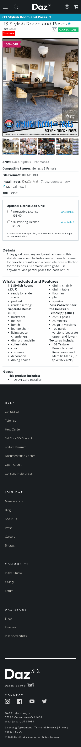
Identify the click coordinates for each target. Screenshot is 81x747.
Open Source (13, 465)
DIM (67, 182)
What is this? (67, 211)
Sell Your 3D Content (18, 438)
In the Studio (13, 573)
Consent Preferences (19, 473)
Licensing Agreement (18, 727)
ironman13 (41, 162)
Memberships (14, 501)
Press (8, 528)
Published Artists (16, 636)
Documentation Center (20, 456)
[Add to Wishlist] (54, 29)
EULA (18, 731)
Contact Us (12, 412)
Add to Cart (68, 30)
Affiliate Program (15, 447)
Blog (8, 510)
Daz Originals (21, 162)
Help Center (13, 429)
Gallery (9, 582)
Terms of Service (45, 727)
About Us (11, 519)
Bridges (10, 545)
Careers (10, 536)
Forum (9, 591)
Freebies (10, 627)
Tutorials (10, 420)
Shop (8, 618)
